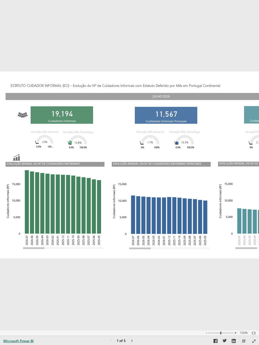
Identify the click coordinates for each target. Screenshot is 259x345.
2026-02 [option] (52, 240)
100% (244, 333)
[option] (239, 221)
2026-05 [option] (249, 240)
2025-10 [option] (73, 240)
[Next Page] (131, 341)
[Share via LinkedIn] (234, 342)
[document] (134, 86)
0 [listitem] (232, 233)
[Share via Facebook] (215, 342)
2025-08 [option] (83, 240)
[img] (22, 112)
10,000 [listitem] (228, 200)
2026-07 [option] (239, 240)
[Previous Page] (110, 341)
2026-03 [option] (47, 240)
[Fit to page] (252, 333)
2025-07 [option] (88, 240)
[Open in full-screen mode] (254, 341)
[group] (134, 83)
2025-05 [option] (99, 240)
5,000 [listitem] (229, 217)
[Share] (244, 341)
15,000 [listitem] (228, 184)
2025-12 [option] (63, 240)
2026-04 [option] (254, 240)
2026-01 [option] (57, 240)
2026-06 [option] (244, 240)
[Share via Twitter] (225, 342)
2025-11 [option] (68, 240)
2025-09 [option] (78, 240)
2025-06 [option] (94, 240)
